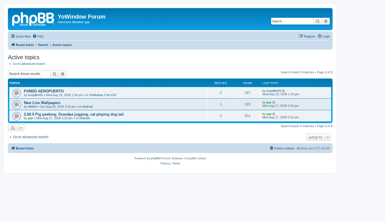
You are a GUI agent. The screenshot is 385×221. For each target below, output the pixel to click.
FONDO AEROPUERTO (44, 91)
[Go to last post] (284, 90)
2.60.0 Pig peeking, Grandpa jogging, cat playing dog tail (74, 114)
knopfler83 (35, 95)
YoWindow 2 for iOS (102, 95)
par (269, 102)
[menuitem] (38, 36)
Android (87, 106)
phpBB (155, 158)
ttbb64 (32, 106)
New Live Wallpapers (42, 103)
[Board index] (33, 18)
